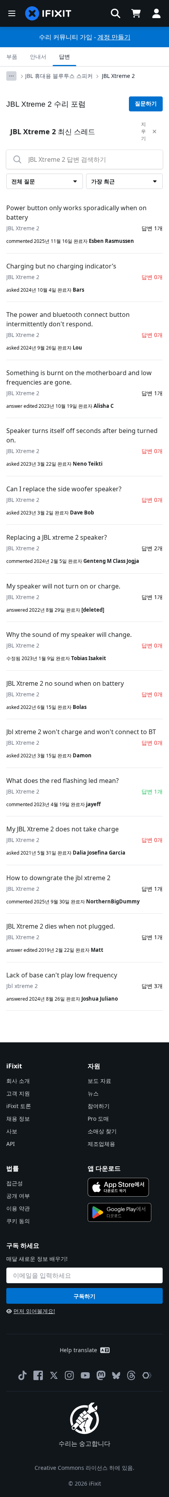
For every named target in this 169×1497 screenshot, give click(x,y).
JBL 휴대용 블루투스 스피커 (59, 76)
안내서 (38, 56)
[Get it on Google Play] (119, 1212)
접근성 (14, 1183)
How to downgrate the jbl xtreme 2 (58, 877)
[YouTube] (85, 1375)
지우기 (143, 131)
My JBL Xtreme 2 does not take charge (62, 829)
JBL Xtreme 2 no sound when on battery (65, 683)
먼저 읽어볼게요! (34, 1311)
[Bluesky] (116, 1375)
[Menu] (12, 13)
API (10, 1143)
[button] (115, 13)
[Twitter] (54, 1375)
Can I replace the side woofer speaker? (63, 489)
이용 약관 (18, 1208)
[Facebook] (38, 1375)
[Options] (11, 76)
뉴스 (93, 1093)
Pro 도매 (98, 1118)
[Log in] (156, 13)
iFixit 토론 (18, 1106)
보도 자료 (99, 1080)
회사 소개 (18, 1080)
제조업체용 (101, 1143)
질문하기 (146, 103)
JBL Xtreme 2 (118, 76)
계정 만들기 (113, 37)
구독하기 (84, 1296)
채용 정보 (18, 1118)
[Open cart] (136, 13)
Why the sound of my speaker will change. (69, 634)
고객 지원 (18, 1093)
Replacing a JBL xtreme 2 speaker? (56, 537)
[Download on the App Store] (118, 1187)
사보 (11, 1131)
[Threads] (131, 1375)
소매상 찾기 (102, 1131)
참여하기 (99, 1106)
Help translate (78, 1350)
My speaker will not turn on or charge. (63, 586)
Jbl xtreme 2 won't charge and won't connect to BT (81, 731)
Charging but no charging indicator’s (61, 266)
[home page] (48, 13)
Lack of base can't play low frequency (61, 975)
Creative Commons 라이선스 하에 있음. (84, 1467)
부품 (11, 56)
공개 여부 (18, 1195)
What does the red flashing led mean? (62, 780)
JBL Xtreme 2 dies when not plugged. (60, 926)
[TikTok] (22, 1375)
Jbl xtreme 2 (22, 986)
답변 (64, 56)
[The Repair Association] (147, 1375)
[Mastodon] (101, 1375)
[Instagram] (69, 1375)
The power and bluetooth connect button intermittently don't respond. (68, 319)
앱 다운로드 (104, 1168)
